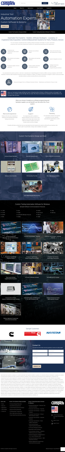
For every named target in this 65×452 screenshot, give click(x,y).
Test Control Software (10, 277)
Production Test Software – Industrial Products (36, 418)
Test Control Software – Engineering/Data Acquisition (35, 425)
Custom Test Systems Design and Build (17, 32)
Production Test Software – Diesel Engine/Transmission (36, 421)
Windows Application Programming (10, 318)
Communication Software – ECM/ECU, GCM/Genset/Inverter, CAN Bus (36, 432)
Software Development (11, 236)
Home (15, 8)
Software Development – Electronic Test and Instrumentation (37, 406)
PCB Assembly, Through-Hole (16, 411)
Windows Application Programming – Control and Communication (36, 442)
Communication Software (10, 297)
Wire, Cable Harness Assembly (53, 175)
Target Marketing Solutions (58, 448)
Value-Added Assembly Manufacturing (32, 195)
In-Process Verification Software (32, 277)
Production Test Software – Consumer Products (37, 411)
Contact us (5, 26)
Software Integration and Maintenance (32, 297)
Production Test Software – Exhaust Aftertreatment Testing (36, 415)
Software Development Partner (53, 297)
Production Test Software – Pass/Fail (36, 408)
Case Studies (40, 8)
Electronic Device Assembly (11, 175)
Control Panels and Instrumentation (53, 156)
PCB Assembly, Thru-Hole (32, 175)
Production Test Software (10, 256)
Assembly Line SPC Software (53, 277)
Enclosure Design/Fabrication (11, 156)
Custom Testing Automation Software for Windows (44, 32)
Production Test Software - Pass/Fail (32, 236)
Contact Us (49, 8)
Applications (30, 8)
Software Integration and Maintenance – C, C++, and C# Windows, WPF (37, 435)
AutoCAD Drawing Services (32, 156)
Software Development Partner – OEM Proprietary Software (37, 439)
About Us (22, 8)
